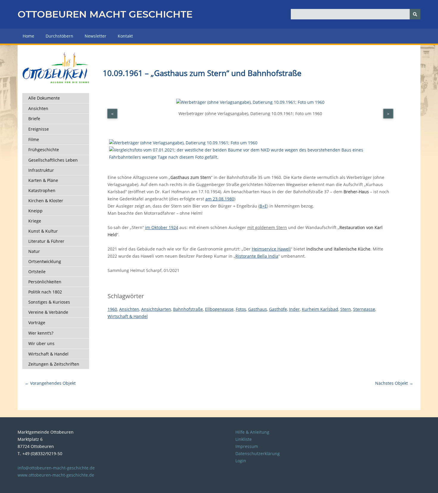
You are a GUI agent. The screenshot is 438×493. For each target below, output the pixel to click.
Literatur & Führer (46, 241)
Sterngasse (364, 309)
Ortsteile (37, 271)
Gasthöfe (278, 309)
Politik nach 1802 (45, 292)
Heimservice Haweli (271, 249)
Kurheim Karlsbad (320, 309)
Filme (33, 139)
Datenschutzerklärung (257, 453)
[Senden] (415, 14)
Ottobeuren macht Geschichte (105, 14)
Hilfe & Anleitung (252, 432)
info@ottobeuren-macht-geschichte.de (56, 468)
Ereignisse (38, 129)
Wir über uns (41, 343)
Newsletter (95, 36)
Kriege (34, 221)
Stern (345, 309)
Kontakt (125, 36)
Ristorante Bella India (256, 256)
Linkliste (243, 439)
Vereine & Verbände (48, 312)
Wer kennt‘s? (40, 333)
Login (240, 460)
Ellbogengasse (219, 309)
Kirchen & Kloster (45, 200)
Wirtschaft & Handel (48, 354)
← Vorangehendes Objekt (50, 383)
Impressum (246, 446)
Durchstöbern (59, 36)
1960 (112, 309)
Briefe (34, 118)
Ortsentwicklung (44, 261)
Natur (34, 251)
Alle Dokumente (44, 98)
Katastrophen (41, 190)
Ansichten (38, 108)
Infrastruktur (41, 170)
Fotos (241, 309)
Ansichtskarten (156, 309)
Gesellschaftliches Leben (53, 160)
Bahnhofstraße (188, 309)
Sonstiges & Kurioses (49, 302)
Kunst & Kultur (43, 231)
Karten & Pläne (43, 180)
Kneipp (35, 211)
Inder (294, 309)
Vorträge (36, 322)
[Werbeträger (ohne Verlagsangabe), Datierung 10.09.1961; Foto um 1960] (183, 143)
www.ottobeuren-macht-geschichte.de (56, 475)
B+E (263, 206)
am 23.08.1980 (219, 199)
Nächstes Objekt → (394, 383)
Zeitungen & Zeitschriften (53, 364)
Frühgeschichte (43, 149)
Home (28, 36)
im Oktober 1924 (161, 227)
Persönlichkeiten (44, 282)
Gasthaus (257, 309)
